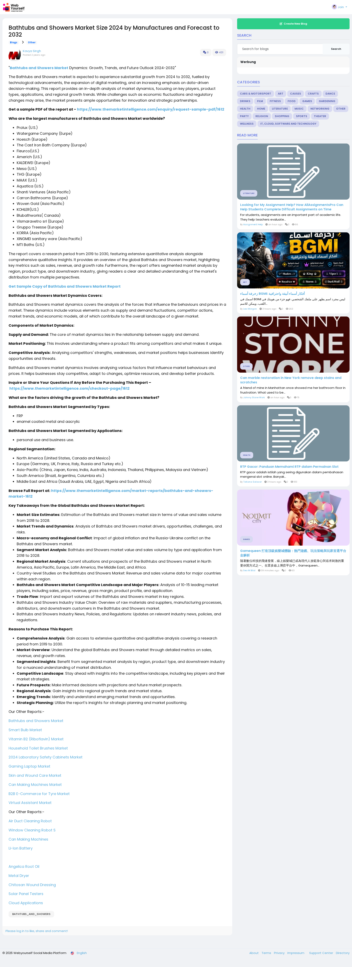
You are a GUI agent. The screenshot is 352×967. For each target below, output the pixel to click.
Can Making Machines (28, 839)
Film (260, 101)
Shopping (282, 116)
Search (336, 49)
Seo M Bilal (249, 570)
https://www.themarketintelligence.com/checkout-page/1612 (69, 388)
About (254, 953)
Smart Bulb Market (25, 729)
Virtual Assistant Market (30, 802)
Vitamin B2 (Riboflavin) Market (36, 739)
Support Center (321, 953)
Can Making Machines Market (35, 784)
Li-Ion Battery (21, 848)
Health (245, 109)
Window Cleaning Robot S (32, 830)
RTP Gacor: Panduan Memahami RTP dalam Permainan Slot (289, 466)
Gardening (327, 101)
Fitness (275, 101)
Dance (330, 94)
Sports (301, 116)
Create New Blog (295, 24)
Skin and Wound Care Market (35, 775)
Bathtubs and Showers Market (39, 67)
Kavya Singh (32, 51)
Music (299, 109)
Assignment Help (253, 224)
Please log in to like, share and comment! (37, 931)
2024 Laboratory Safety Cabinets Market (45, 757)
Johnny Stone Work (254, 397)
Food (292, 101)
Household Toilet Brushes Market (38, 748)
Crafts (313, 94)
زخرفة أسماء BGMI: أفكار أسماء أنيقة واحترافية (272, 294)
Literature (280, 109)
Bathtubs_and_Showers (31, 914)
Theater (320, 116)
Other (32, 42)
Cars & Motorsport (255, 94)
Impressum (296, 953)
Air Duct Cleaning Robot (30, 820)
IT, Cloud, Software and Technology (288, 124)
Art (280, 94)
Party (244, 116)
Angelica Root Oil (24, 866)
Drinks (245, 101)
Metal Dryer (19, 875)
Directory (343, 953)
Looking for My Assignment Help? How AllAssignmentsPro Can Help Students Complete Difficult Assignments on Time (291, 207)
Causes (295, 94)
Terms (267, 953)
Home (261, 109)
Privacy (279, 953)
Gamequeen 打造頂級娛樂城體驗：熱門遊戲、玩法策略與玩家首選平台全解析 (293, 553)
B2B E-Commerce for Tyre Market (39, 793)
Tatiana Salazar (252, 481)
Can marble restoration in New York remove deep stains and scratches (290, 380)
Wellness (247, 124)
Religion (261, 116)
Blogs (13, 42)
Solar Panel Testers (26, 893)
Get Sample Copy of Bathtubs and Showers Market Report (65, 286)
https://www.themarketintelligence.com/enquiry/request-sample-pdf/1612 (150, 109)
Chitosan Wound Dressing (32, 884)
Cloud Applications (26, 902)
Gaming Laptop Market (29, 766)
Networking (319, 109)
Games (307, 101)
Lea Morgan (250, 308)
